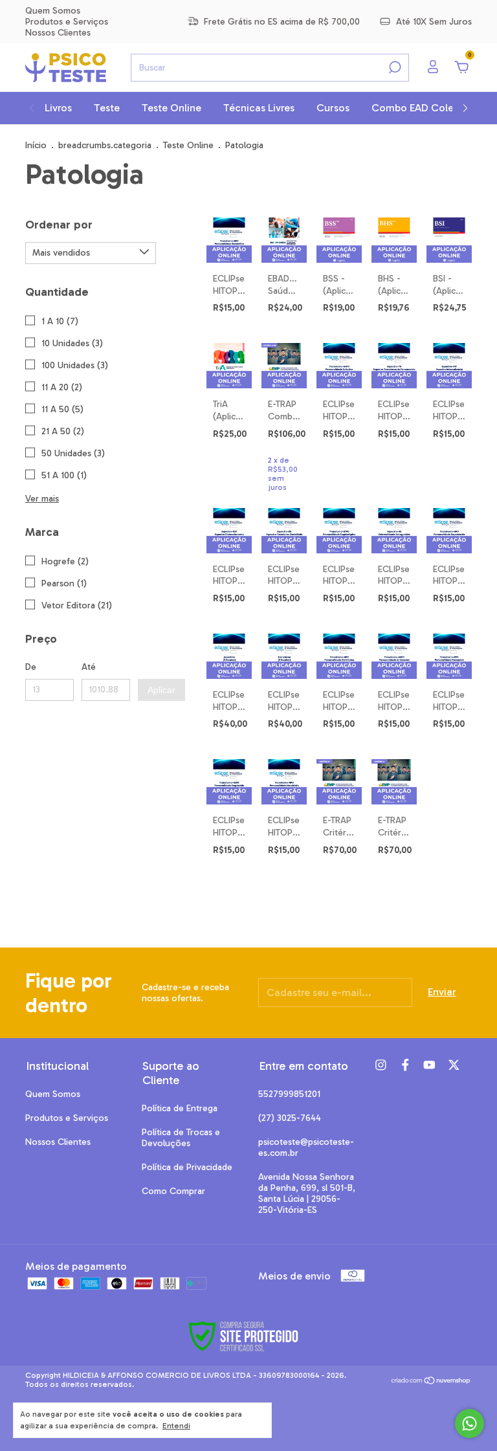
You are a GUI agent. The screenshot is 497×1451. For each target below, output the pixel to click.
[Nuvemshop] (431, 1381)
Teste (107, 108)
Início (36, 145)
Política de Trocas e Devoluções (181, 1138)
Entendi (176, 1425)
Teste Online (171, 108)
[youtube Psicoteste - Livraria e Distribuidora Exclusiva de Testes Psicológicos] (429, 1065)
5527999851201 (289, 1094)
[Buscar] (394, 67)
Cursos (332, 108)
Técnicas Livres (258, 108)
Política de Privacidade (187, 1167)
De (30, 666)
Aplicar (161, 690)
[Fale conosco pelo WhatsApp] (469, 1423)
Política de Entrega (179, 1108)
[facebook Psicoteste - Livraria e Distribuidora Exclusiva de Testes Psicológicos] (405, 1065)
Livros (58, 108)
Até (89, 666)
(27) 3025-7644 (289, 1118)
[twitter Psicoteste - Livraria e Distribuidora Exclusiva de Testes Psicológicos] (454, 1065)
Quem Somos (52, 10)
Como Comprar (173, 1191)
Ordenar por (59, 224)
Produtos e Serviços (66, 21)
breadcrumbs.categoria (104, 145)
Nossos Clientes (58, 32)
